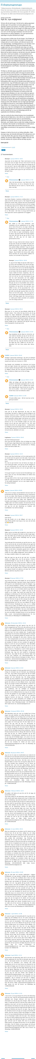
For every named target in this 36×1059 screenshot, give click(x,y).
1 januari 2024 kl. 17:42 (27, 221)
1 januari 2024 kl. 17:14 (16, 196)
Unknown (7, 623)
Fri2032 (7, 355)
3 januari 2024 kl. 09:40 (17, 437)
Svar (8, 177)
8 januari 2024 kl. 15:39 (20, 395)
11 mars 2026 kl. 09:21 (17, 829)
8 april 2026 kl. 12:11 (16, 955)
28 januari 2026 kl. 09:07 (17, 752)
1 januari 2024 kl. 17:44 (27, 180)
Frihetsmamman (11, 4)
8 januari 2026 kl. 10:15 (17, 668)
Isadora (7, 490)
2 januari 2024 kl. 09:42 (16, 355)
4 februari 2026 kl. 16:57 (17, 790)
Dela (3, 150)
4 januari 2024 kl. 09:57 (16, 515)
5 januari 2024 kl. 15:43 (27, 331)
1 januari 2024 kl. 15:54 (16, 158)
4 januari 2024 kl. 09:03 (16, 490)
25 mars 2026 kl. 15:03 (17, 872)
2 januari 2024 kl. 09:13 (16, 309)
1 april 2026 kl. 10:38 (16, 913)
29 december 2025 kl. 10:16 (18, 623)
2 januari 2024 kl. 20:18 (16, 409)
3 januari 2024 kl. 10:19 (16, 454)
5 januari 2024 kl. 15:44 (27, 380)
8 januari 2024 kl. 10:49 (16, 530)
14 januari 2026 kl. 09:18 (17, 711)
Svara (6, 173)
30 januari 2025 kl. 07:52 (16, 578)
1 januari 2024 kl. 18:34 (20, 260)
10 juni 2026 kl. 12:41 (16, 993)
